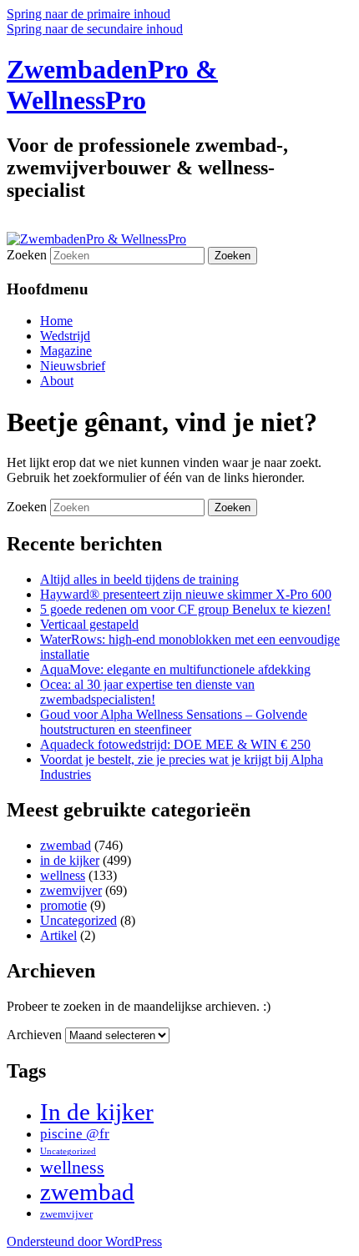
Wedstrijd (65, 336)
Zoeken (27, 255)
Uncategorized (78, 920)
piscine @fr (74, 1134)
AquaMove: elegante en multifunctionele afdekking (175, 669)
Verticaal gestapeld (89, 624)
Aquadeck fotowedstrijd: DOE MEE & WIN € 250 (175, 744)
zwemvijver (71, 890)
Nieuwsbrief (72, 366)
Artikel (58, 935)
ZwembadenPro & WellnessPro (112, 84)
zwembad (65, 845)
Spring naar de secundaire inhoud (95, 29)
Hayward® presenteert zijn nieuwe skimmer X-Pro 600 (185, 594)
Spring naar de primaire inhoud (88, 14)
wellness (62, 875)
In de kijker (97, 1111)
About (56, 381)
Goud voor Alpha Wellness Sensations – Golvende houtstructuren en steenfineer (173, 721)
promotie (63, 905)
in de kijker (69, 860)
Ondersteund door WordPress (84, 1241)
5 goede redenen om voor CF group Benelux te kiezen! (185, 609)
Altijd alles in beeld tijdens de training (139, 579)
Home (56, 321)
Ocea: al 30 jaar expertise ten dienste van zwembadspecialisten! (147, 691)
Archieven (34, 1034)
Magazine (66, 351)
